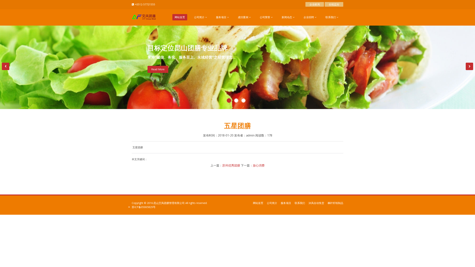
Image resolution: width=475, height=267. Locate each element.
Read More (158, 69)
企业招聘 (309, 17)
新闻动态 (287, 17)
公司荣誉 (265, 17)
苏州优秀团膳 (231, 165)
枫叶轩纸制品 (335, 203)
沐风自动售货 (316, 203)
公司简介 (199, 17)
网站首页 (180, 17)
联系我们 (331, 17)
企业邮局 (314, 4)
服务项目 (221, 17)
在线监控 (334, 4)
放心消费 (259, 165)
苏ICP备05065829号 (143, 207)
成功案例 (243, 17)
